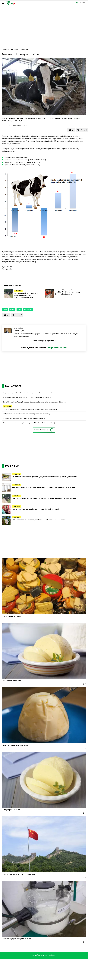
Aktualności (15, 49)
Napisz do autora (57, 347)
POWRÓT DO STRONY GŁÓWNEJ (44, 955)
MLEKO (12, 309)
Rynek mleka (25, 49)
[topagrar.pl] (11, 3)
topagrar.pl (5, 49)
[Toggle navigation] (3, 3)
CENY (19, 309)
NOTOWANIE (28, 309)
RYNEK (5, 309)
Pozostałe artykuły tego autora (44, 341)
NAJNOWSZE (13, 386)
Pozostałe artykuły (41, 430)
